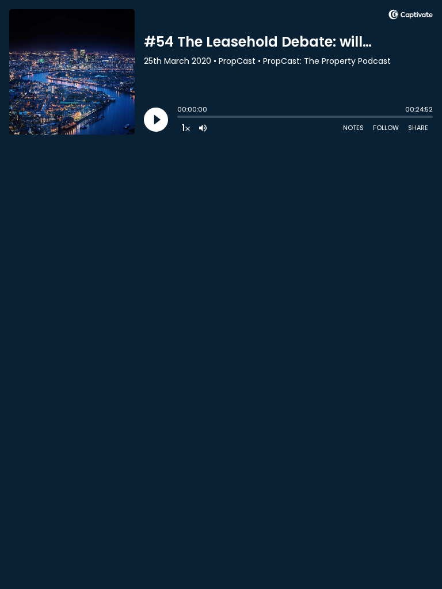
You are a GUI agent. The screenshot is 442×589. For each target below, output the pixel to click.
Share (418, 127)
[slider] (180, 118)
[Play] (156, 120)
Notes (353, 127)
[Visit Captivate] (410, 16)
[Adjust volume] (203, 128)
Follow (386, 127)
